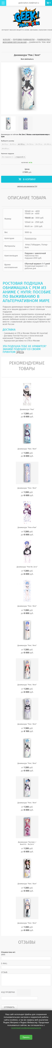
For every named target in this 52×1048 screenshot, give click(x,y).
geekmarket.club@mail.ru (28, 3)
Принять (26, 1037)
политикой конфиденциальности (26, 1028)
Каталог (7, 39)
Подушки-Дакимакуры (24, 39)
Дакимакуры (30, 238)
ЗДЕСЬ (20, 352)
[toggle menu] (3, 3)
